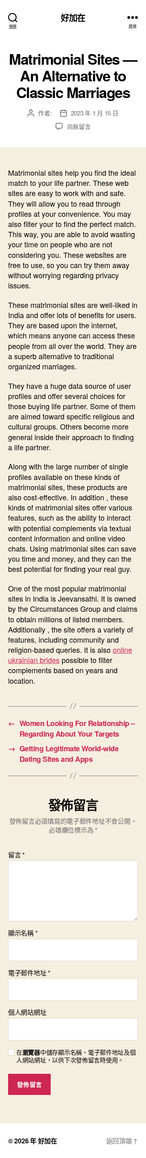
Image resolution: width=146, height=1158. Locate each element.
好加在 (73, 17)
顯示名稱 (22, 933)
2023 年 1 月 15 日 (94, 113)
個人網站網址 (27, 1012)
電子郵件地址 (29, 973)
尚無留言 (79, 126)
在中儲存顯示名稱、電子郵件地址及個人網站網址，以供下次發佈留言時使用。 (76, 1056)
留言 (16, 855)
